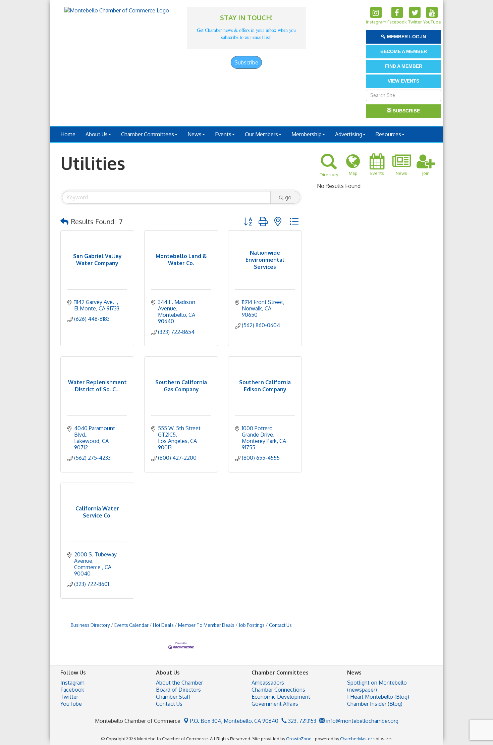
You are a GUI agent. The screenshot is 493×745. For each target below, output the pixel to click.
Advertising (348, 134)
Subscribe (246, 62)
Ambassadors (268, 682)
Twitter (69, 696)
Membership (306, 134)
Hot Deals (163, 625)
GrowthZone (299, 738)
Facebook (72, 689)
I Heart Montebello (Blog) (378, 696)
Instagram (72, 682)
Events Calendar (131, 625)
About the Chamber (179, 682)
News (194, 134)
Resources (388, 134)
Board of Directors (178, 689)
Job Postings (252, 625)
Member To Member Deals (206, 625)
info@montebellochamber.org (361, 720)
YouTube (71, 703)
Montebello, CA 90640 (234, 720)
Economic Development (281, 696)
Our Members (261, 134)
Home (67, 134)
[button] (64, 221)
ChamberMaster (356, 738)
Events (223, 134)
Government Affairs (275, 703)
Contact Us (280, 625)
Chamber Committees (147, 134)
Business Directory (90, 625)
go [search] (288, 197)
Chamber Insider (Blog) (374, 703)
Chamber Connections (278, 689)
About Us (97, 134)
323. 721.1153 (301, 720)
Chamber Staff (173, 696)
